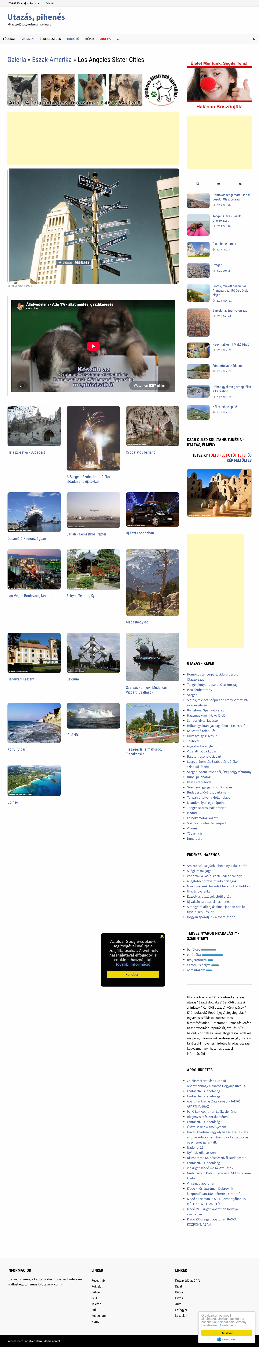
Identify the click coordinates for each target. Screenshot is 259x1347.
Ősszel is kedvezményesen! (206, 1127)
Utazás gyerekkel (199, 891)
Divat (178, 1286)
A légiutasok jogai (199, 871)
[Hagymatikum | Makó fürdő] (198, 345)
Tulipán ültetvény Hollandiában (209, 797)
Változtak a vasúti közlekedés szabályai (215, 876)
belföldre (194, 949)
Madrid (192, 813)
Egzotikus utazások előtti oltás (209, 896)
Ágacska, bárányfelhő (202, 746)
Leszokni (181, 1316)
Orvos (179, 1298)
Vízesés (192, 828)
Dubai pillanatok (199, 777)
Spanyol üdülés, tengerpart (206, 823)
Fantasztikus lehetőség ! (204, 1091)
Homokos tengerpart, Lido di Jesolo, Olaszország (231, 197)
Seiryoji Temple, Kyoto (83, 595)
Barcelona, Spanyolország (230, 310)
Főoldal (9, 39)
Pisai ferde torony (224, 244)
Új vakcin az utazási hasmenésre (210, 901)
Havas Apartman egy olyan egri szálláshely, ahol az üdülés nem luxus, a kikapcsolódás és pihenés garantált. (217, 1137)
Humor (95, 1321)
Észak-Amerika (52, 60)
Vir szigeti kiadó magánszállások (210, 1168)
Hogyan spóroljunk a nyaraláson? (211, 917)
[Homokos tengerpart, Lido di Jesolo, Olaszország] (198, 195)
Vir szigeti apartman (201, 1183)
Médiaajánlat (52, 1341)
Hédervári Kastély (20, 679)
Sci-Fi (95, 1298)
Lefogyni (181, 1310)
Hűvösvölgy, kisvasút (202, 736)
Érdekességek (50, 39)
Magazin (27, 39)
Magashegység (137, 622)
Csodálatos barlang (140, 452)
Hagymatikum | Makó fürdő (231, 344)
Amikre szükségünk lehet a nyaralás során (217, 865)
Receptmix (98, 1280)
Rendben (227, 1332)
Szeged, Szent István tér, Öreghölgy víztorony (219, 772)
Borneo (12, 802)
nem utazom (196, 970)
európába (194, 954)
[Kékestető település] (198, 407)
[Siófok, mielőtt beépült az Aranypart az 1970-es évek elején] (198, 286)
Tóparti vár (194, 833)
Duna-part (194, 838)
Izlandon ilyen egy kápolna (206, 802)
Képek (89, 39)
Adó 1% (105, 39)
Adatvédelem (33, 1341)
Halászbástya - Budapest (26, 452)
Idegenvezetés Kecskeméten (207, 1116)
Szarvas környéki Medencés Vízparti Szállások (146, 689)
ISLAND (72, 734)
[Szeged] (198, 265)
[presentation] (197, 184)
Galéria (16, 60)
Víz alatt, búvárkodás (202, 751)
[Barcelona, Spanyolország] (198, 311)
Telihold (193, 741)
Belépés (50, 3)
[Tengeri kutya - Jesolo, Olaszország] (198, 217)
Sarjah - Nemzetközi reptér (86, 534)
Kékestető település (225, 407)
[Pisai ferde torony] (198, 244)
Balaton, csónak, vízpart (204, 756)
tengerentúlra (197, 959)
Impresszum (15, 1341)
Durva (179, 1292)
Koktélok (97, 1286)
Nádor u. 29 (195, 1147)
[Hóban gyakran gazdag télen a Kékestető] (198, 387)
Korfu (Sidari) (17, 749)
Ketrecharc (98, 1316)
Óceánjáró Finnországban (26, 538)
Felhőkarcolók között (202, 818)
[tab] (197, 184)
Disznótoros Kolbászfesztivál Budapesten (216, 1157)
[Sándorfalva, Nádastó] (198, 366)
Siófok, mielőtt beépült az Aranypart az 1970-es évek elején (230, 290)
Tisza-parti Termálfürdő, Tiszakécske (144, 751)
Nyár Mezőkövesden (201, 1152)
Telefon (96, 1304)
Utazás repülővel (199, 782)
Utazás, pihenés (36, 17)
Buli (94, 1310)
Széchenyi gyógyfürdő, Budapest (210, 787)
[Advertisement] (93, 138)
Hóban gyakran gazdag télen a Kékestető (216, 725)
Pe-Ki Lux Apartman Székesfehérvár (212, 1111)
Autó (178, 1304)
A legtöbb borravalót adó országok (212, 881)
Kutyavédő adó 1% (187, 1280)
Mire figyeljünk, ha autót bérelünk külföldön (218, 886)
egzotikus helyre (199, 965)
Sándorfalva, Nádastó (227, 366)
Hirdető (73, 39)
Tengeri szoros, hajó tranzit (206, 807)
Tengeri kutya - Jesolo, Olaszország (227, 218)
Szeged (217, 265)
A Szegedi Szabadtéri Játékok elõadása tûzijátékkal (89, 479)
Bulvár (95, 1292)
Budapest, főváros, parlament (208, 792)
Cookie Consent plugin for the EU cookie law (226, 1339)
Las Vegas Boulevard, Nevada (29, 595)
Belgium (73, 679)
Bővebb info (227, 1324)
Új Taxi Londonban (140, 533)
